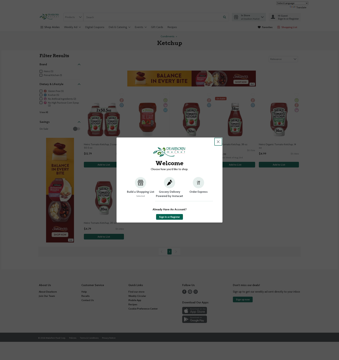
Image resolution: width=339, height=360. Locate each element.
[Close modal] (218, 141)
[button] (140, 189)
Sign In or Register (169, 216)
